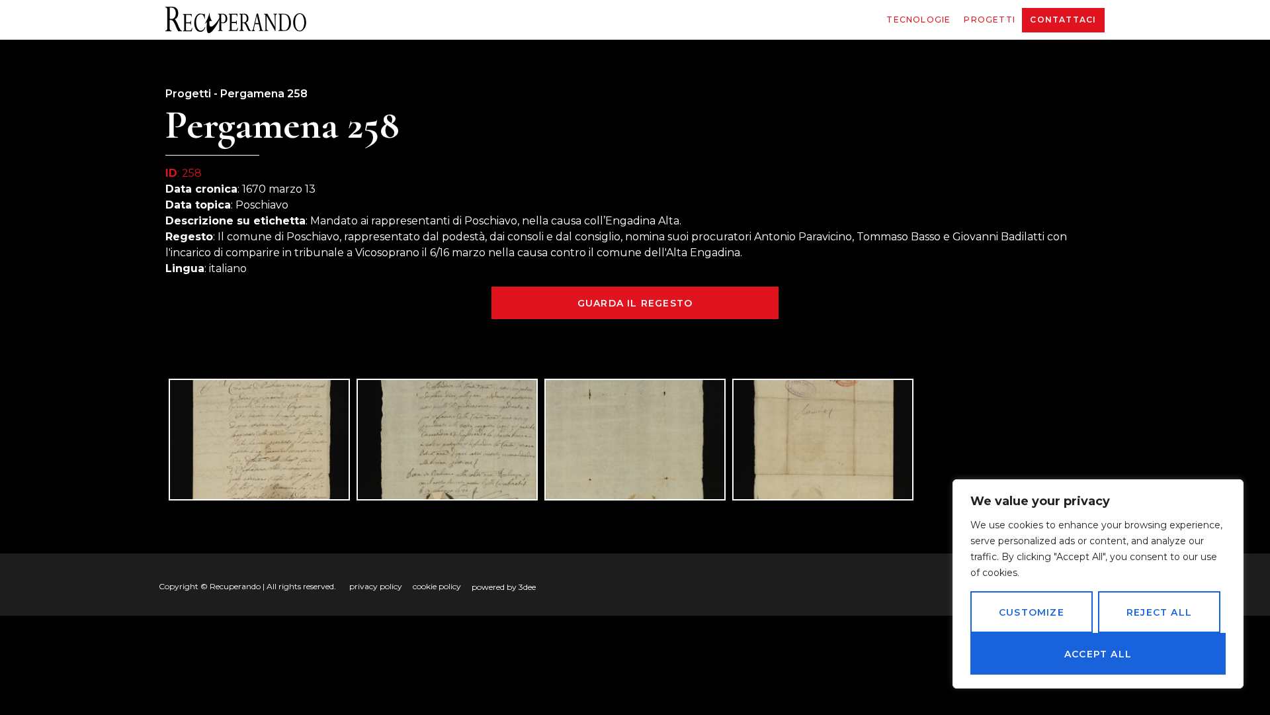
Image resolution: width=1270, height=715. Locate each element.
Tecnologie (918, 19)
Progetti (989, 19)
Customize (1031, 612)
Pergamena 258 (264, 93)
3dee (527, 587)
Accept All (1098, 654)
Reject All (1159, 612)
